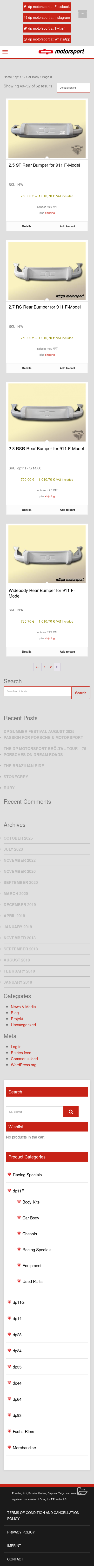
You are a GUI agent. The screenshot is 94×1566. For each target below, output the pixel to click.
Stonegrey (16, 776)
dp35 (17, 1367)
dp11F (18, 1191)
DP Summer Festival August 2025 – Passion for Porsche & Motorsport (43, 734)
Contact (15, 1559)
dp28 (17, 1334)
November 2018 (20, 938)
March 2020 (16, 893)
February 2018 (19, 971)
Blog (15, 1012)
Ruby (9, 787)
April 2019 (14, 915)
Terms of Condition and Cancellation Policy (43, 1515)
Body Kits (31, 1202)
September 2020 (21, 882)
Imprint (14, 1545)
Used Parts (32, 1281)
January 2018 (18, 982)
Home (8, 76)
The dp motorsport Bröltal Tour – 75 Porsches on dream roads (45, 751)
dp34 (17, 1351)
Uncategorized (23, 1024)
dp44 (17, 1383)
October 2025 (18, 838)
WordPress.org (23, 1064)
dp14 (17, 1318)
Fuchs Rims (23, 1431)
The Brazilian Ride (24, 765)
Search (81, 692)
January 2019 (18, 926)
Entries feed (21, 1052)
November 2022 (20, 860)
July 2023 (13, 849)
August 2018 (17, 960)
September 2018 (21, 949)
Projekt (17, 1018)
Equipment (31, 1265)
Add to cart (67, 226)
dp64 (17, 1399)
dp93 (17, 1415)
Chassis (29, 1233)
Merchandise (24, 1447)
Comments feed (24, 1058)
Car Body (30, 1218)
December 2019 (20, 904)
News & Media (23, 1006)
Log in (16, 1046)
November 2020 (20, 871)
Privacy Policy (21, 1532)
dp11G (19, 1302)
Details (27, 226)
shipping (50, 213)
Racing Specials (27, 1174)
